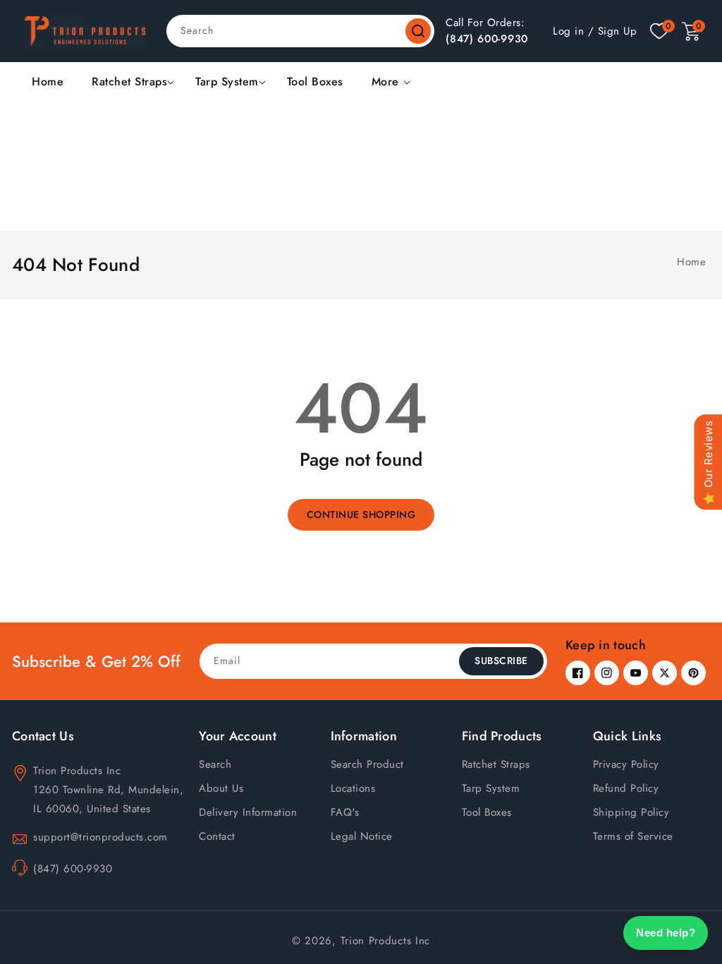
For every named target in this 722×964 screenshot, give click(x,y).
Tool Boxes (487, 812)
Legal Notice (362, 836)
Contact (217, 836)
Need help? (665, 933)
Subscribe (501, 660)
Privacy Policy (626, 764)
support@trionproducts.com (100, 837)
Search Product (367, 764)
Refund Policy (626, 788)
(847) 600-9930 (487, 39)
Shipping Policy (631, 812)
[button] (691, 31)
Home (691, 262)
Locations (353, 788)
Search (418, 31)
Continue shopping (361, 514)
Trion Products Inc (386, 940)
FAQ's (345, 812)
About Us (221, 788)
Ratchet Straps (129, 82)
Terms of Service (633, 836)
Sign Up (617, 31)
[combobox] (300, 31)
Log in (568, 31)
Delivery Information (248, 812)
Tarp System (227, 82)
